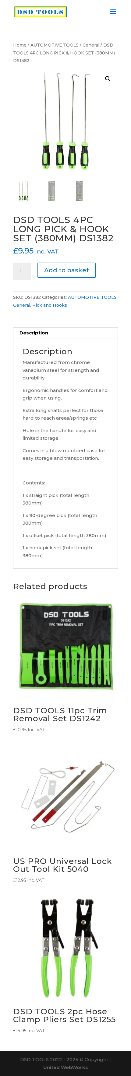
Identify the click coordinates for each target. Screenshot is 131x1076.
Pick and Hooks (49, 305)
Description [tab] (33, 333)
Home (20, 45)
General (91, 45)
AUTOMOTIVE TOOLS (54, 45)
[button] (107, 78)
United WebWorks (65, 1067)
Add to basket (66, 270)
